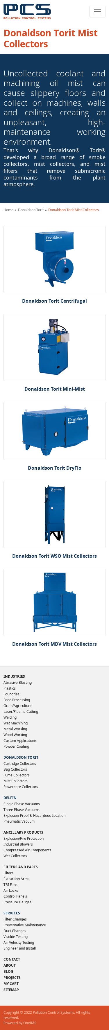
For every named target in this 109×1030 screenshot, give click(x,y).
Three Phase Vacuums (21, 809)
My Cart (11, 983)
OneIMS (29, 1022)
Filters (8, 873)
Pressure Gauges (17, 902)
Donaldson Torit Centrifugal (54, 301)
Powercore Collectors (20, 786)
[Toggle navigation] (97, 11)
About (9, 965)
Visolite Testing (15, 936)
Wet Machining (15, 723)
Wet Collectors (15, 855)
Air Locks (10, 890)
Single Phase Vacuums (21, 803)
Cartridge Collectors (19, 763)
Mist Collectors (15, 780)
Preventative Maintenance (24, 925)
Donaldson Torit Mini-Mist (54, 389)
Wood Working (15, 734)
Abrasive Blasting (17, 682)
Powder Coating (16, 746)
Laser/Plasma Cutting (20, 711)
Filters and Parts (20, 866)
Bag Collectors (15, 769)
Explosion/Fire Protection (23, 838)
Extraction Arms (16, 878)
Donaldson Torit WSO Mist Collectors (54, 556)
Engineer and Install (19, 948)
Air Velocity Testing (18, 942)
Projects (12, 977)
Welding (10, 717)
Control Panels (15, 896)
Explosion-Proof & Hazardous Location (34, 815)
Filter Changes (15, 919)
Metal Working (15, 728)
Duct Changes (14, 930)
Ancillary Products (23, 832)
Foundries (11, 694)
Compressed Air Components (27, 850)
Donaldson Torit (31, 209)
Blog (8, 971)
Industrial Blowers (18, 844)
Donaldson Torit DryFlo (54, 468)
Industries (14, 676)
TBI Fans (10, 884)
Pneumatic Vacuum (19, 821)
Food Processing (16, 699)
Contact (11, 959)
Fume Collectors (16, 775)
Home (8, 209)
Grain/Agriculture (17, 705)
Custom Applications (20, 740)
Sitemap (11, 989)
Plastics (9, 688)
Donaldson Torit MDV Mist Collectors (54, 644)
